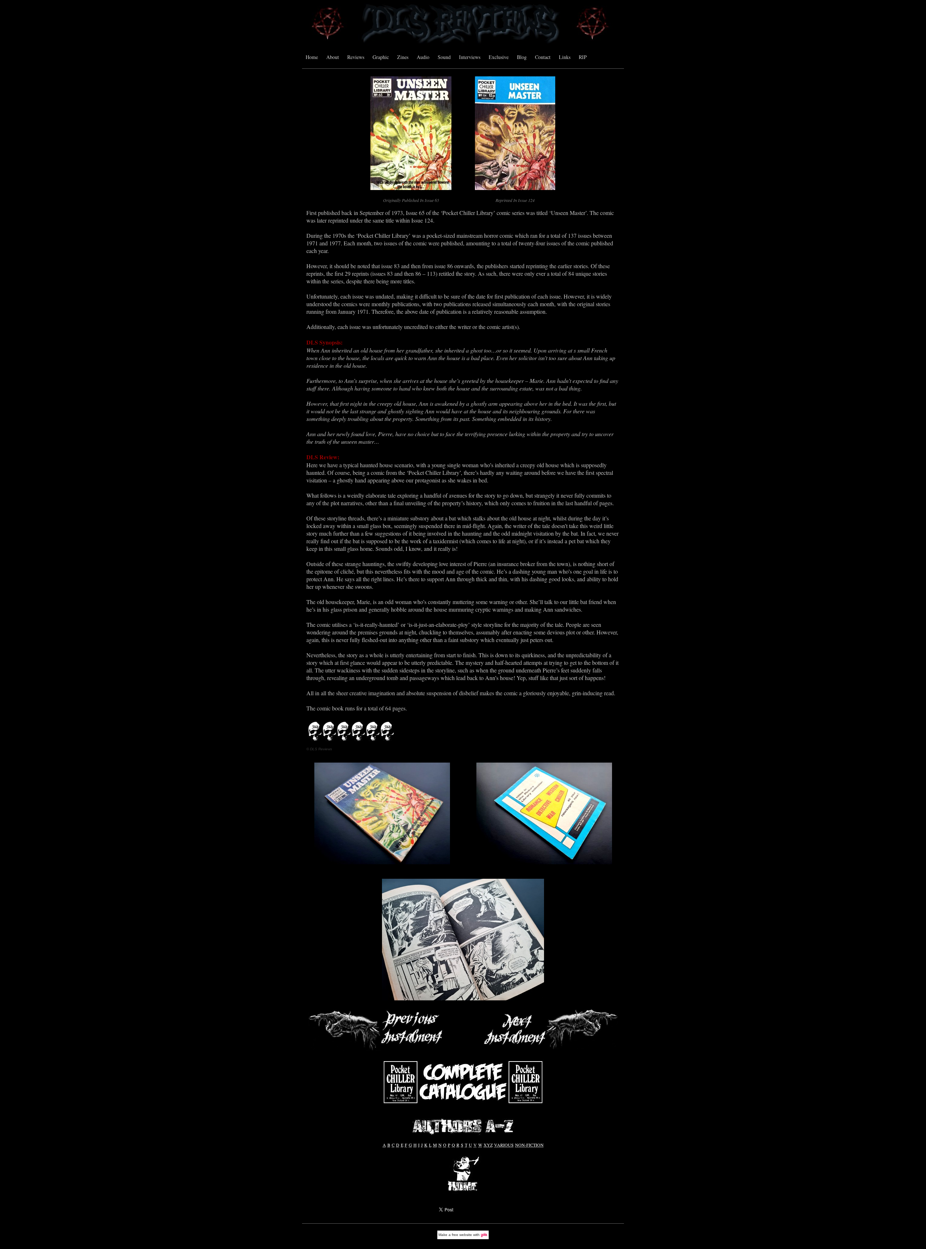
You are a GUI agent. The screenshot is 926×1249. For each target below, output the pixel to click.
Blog (522, 57)
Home (312, 57)
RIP (583, 57)
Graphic (381, 57)
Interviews (469, 57)
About (332, 57)
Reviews (355, 57)
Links (564, 57)
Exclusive (499, 57)
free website (462, 1235)
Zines (402, 57)
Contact (543, 57)
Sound (444, 57)
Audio (423, 57)
